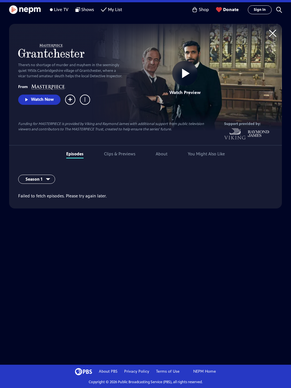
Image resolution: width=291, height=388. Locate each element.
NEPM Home (204, 371)
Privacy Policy (136, 371)
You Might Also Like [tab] (206, 154)
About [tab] (161, 154)
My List (115, 9)
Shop (204, 9)
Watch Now (42, 99)
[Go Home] (272, 33)
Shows (87, 9)
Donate (231, 9)
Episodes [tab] (75, 154)
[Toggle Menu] (85, 100)
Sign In (260, 9)
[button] (279, 9)
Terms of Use (168, 371)
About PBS (108, 371)
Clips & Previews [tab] (119, 154)
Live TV (61, 9)
